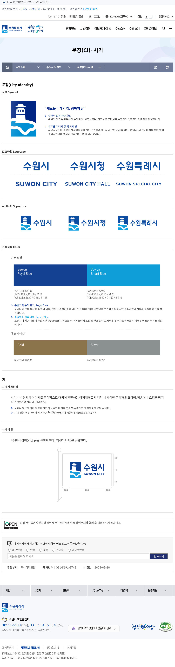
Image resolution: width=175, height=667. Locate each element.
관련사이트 (164, 16)
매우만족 (17, 550)
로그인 (97, 16)
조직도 (24, 9)
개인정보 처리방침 (30, 647)
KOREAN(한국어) (119, 16)
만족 (32, 550)
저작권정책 (8, 647)
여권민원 (61, 9)
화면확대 (146, 16)
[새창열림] (11, 525)
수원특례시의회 (10, 9)
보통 (45, 550)
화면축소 (150, 16)
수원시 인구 (84, 9)
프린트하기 (167, 67)
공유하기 (155, 67)
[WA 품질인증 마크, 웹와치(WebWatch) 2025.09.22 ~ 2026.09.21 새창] (165, 626)
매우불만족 (78, 550)
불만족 (60, 550)
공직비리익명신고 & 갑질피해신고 (94, 628)
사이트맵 (171, 28)
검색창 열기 (163, 28)
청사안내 (71, 647)
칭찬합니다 (48, 9)
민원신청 (35, 9)
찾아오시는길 (53, 647)
